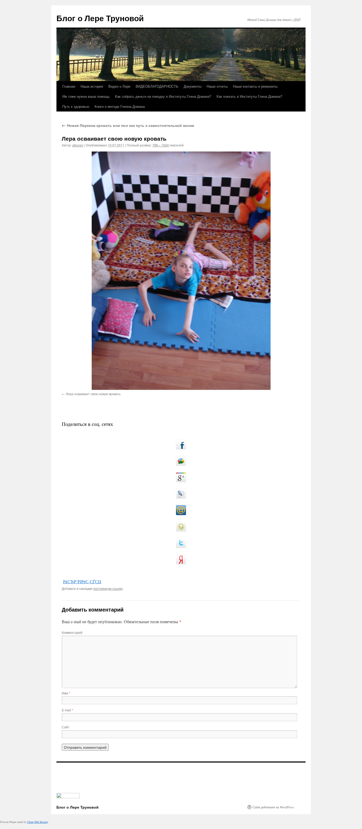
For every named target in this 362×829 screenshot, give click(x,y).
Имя (66, 693)
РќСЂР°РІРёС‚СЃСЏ (82, 581)
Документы (192, 86)
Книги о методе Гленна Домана (120, 106)
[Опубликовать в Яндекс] (181, 559)
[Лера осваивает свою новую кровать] (181, 270)
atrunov (77, 145)
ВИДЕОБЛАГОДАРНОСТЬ (157, 86)
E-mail (67, 710)
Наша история (92, 86)
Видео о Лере (119, 86)
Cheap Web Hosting (37, 822)
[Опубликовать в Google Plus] (181, 477)
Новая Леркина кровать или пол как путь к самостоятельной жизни (128, 125)
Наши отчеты (217, 86)
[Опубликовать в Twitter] (181, 543)
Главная (68, 86)
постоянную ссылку (108, 588)
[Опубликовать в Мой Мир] (181, 510)
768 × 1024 (160, 145)
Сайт (65, 727)
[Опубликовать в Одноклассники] (181, 527)
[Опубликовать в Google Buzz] (181, 461)
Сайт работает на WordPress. (274, 807)
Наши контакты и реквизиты (255, 86)
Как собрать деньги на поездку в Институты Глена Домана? (163, 96)
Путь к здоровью (75, 106)
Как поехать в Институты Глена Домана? (249, 96)
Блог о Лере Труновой (100, 18)
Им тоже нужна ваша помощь (86, 96)
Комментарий (72, 632)
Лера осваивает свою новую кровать (93, 393)
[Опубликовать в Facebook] (181, 444)
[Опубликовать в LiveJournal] (181, 494)
